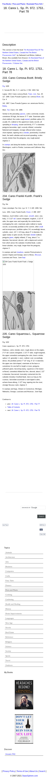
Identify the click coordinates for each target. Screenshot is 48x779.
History (8, 609)
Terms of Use (22, 771)
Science (8, 646)
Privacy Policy (9, 771)
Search (42, 771)
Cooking (8, 595)
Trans (30, 94)
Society (8, 651)
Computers (9, 571)
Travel (7, 660)
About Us (33, 771)
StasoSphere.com (30, 776)
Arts (7, 562)
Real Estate (9, 632)
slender (26, 133)
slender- (33, 235)
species (22, 114)
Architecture (10, 557)
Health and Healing (12, 604)
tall (14, 219)
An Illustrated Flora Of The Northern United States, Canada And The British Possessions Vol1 (22, 52)
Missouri (38, 255)
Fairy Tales (9, 581)
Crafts (7, 576)
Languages (9, 618)
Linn (34, 94)
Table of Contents (13, 407)
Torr (8, 110)
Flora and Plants (11, 590)
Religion (8, 642)
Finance (8, 585)
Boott (38, 97)
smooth (31, 216)
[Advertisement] (24, 27)
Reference (9, 637)
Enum (28, 212)
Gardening (9, 599)
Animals (8, 552)
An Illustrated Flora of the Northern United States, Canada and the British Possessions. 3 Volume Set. (23, 60)
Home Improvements (13, 613)
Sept (23, 257)
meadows (20, 252)
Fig (3, 86)
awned (27, 119)
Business (8, 567)
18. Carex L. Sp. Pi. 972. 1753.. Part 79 (25, 410)
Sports (7, 656)
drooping (15, 124)
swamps (7, 145)
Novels (8, 628)
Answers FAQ (10, 754)
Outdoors (9, 665)
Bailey (4, 106)
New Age (9, 623)
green (11, 237)
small (41, 227)
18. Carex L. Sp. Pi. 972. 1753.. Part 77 (25, 404)
